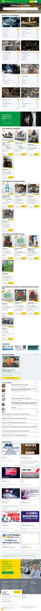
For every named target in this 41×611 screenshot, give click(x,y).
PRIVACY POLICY (33, 590)
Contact (5, 154)
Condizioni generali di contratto (25, 607)
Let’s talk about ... (24, 589)
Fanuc (10, 420)
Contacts (32, 588)
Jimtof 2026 (20, 409)
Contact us (7, 575)
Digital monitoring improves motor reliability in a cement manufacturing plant (16, 414)
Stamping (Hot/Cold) (14, 586)
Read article (18, 465)
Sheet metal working (14, 585)
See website (5, 465)
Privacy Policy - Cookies (24, 606)
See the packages (7, 122)
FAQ (31, 585)
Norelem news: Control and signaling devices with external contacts (14, 422)
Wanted (22, 586)
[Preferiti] (12, 132)
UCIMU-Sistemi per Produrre (22, 395)
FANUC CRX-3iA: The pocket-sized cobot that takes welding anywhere (14, 418)
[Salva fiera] (18, 445)
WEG (9, 416)
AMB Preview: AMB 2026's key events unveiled (19, 384)
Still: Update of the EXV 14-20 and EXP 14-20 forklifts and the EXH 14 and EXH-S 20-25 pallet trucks (19, 426)
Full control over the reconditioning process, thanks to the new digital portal (15, 430)
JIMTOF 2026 (13, 407)
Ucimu (19, 405)
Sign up (8, 572)
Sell (32, 1)
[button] (18, 193)
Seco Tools (10, 437)
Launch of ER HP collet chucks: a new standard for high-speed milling (14, 435)
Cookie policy (33, 591)
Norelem (10, 424)
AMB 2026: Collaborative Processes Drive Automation (21, 398)
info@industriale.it (5, 607)
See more (11, 154)
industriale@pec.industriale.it (8, 608)
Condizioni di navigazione (33, 606)
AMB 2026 (20, 400)
